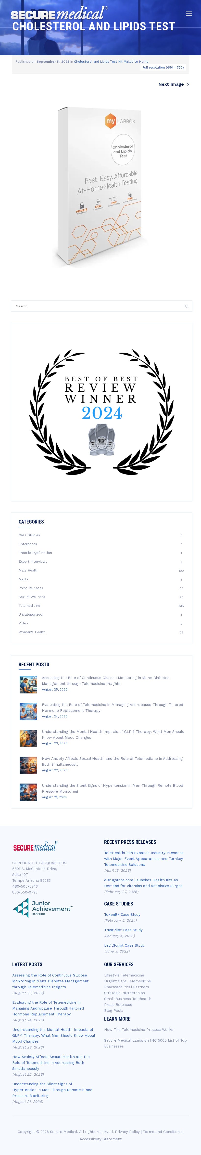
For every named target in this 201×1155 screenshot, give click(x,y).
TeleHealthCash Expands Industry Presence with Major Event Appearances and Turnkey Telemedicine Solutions (144, 859)
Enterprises (28, 544)
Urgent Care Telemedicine (127, 981)
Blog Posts (114, 1010)
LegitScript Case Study (124, 945)
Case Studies (29, 535)
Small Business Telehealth (127, 999)
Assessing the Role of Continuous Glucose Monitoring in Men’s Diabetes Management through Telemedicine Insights (50, 981)
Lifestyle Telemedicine (124, 975)
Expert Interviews (33, 561)
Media (23, 579)
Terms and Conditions (162, 1132)
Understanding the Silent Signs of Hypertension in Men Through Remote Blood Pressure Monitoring (52, 1090)
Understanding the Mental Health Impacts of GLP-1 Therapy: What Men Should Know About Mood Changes (53, 1035)
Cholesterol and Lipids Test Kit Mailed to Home (111, 61)
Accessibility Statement (101, 1139)
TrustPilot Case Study (123, 930)
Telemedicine (29, 605)
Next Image (171, 84)
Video (23, 623)
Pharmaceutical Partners (126, 987)
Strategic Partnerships (124, 993)
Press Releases (31, 588)
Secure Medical (63, 1132)
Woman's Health (32, 632)
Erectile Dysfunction (35, 553)
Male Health (28, 570)
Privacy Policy (127, 1132)
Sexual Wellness (32, 597)
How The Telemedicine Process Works (138, 1029)
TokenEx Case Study (122, 914)
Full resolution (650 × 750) (163, 67)
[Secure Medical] (59, 13)
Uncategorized (30, 614)
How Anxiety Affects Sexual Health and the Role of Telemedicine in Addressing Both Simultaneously (51, 1063)
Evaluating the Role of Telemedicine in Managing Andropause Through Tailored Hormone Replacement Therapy (48, 1008)
